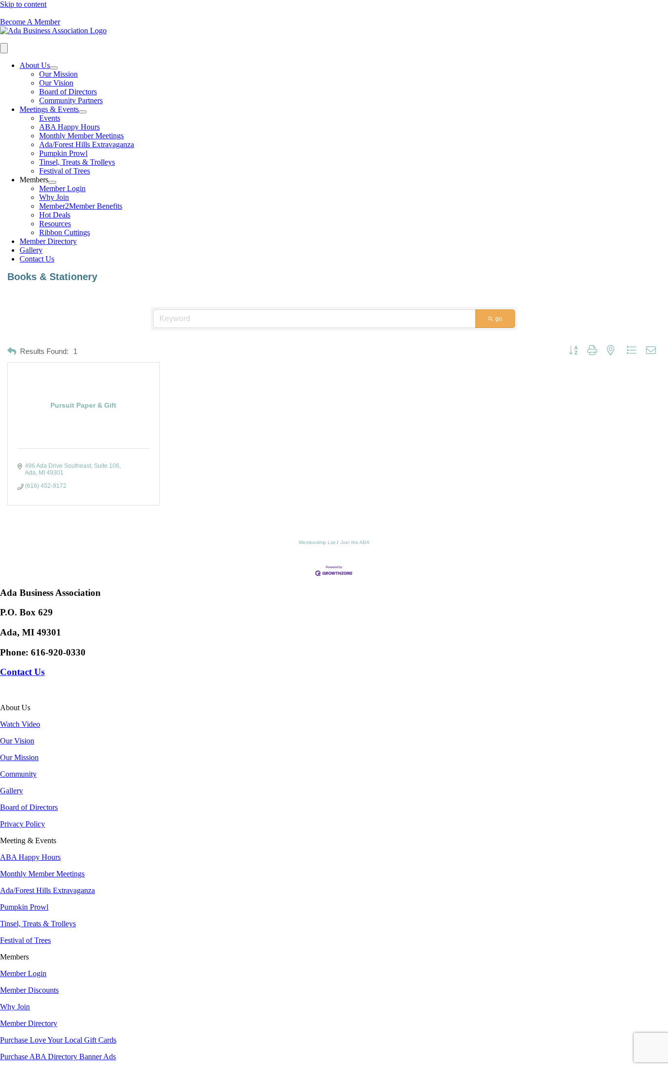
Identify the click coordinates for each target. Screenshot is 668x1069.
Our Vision (56, 83)
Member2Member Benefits (80, 206)
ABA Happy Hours (69, 127)
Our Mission (58, 74)
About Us (35, 65)
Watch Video (20, 724)
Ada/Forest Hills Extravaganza (86, 144)
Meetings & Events (49, 109)
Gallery (31, 250)
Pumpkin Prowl (63, 153)
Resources (55, 223)
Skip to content (23, 4)
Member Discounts (29, 990)
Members (34, 179)
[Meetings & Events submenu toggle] (83, 111)
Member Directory (48, 241)
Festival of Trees (64, 171)
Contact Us (37, 259)
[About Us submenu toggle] (54, 67)
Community (18, 774)
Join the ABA (355, 542)
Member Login (62, 188)
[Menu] (4, 48)
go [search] (498, 318)
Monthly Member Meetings (81, 135)
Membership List (317, 542)
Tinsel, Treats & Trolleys (77, 162)
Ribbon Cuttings (64, 232)
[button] (11, 351)
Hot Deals (54, 215)
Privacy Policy (22, 824)
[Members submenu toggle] (52, 182)
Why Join (54, 197)
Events (49, 118)
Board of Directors (68, 91)
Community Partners (71, 100)
